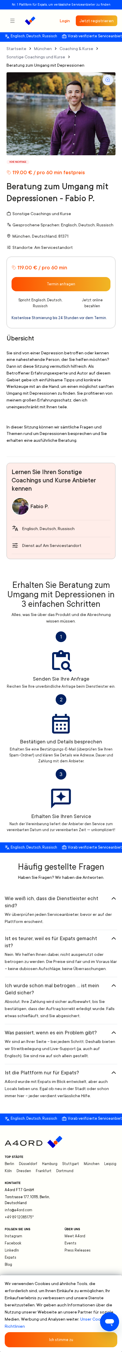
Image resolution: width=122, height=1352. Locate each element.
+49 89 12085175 (19, 1217)
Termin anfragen (61, 284)
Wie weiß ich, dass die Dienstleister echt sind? (51, 901)
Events (70, 1243)
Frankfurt (44, 1171)
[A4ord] (30, 21)
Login (65, 20)
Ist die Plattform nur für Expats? (42, 1073)
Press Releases (78, 1250)
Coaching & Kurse (76, 48)
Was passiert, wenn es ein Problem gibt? (51, 1033)
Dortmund (64, 1171)
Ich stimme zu (61, 1340)
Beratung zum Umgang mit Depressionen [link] (45, 65)
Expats (10, 1257)
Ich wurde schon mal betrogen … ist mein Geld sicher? (52, 989)
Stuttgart (70, 1164)
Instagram (13, 1236)
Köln (8, 1171)
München (43, 48)
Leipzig (110, 1164)
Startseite (16, 48)
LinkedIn (12, 1250)
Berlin (9, 1164)
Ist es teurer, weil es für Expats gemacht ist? (51, 941)
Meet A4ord (75, 1236)
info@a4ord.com (18, 1210)
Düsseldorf (28, 1164)
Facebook (13, 1243)
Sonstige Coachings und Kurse (36, 57)
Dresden (24, 1171)
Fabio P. (39, 506)
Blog (8, 1265)
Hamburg (49, 1164)
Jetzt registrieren (96, 20)
